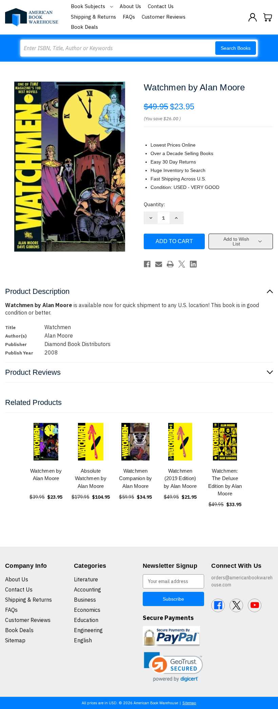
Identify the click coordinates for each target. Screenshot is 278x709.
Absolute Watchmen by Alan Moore (90, 478)
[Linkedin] (193, 264)
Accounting (87, 589)
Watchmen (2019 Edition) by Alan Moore (180, 478)
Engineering (88, 630)
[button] (173, 666)
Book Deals (84, 27)
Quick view (46, 441)
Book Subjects (88, 6)
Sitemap (15, 640)
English (83, 640)
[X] (181, 264)
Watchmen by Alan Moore (46, 474)
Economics (87, 609)
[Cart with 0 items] (268, 17)
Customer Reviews (163, 17)
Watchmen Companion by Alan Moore (135, 478)
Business (85, 599)
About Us (130, 6)
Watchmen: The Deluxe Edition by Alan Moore (225, 482)
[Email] (158, 264)
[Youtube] (254, 605)
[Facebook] (147, 264)
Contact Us (161, 6)
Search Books (236, 48)
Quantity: (154, 204)
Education (86, 620)
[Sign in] (252, 17)
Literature (86, 579)
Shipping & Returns (93, 17)
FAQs (129, 17)
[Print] (170, 264)
